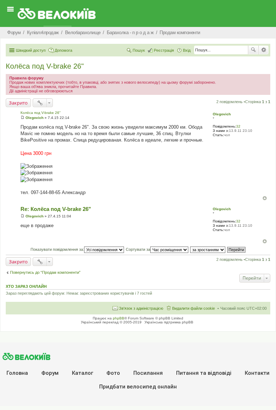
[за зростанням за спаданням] (208, 249)
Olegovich (222, 114)
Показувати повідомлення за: (57, 249)
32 (238, 126)
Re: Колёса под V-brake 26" (55, 209)
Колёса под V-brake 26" (45, 66)
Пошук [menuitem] (139, 50)
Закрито (18, 103)
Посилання (148, 373)
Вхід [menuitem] (186, 50)
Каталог (82, 373)
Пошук (253, 50)
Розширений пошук (263, 50)
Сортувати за (138, 249)
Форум (50, 373)
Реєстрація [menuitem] (164, 50)
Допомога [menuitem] (63, 50)
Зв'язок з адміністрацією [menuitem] (141, 308)
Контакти (257, 373)
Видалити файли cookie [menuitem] (193, 308)
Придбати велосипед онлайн (138, 386)
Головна (17, 373)
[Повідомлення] (22, 118)
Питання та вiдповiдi (203, 373)
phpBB (118, 318)
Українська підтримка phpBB (168, 322)
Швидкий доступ (31, 50)
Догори (265, 198)
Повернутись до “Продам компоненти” (45, 272)
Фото (113, 373)
